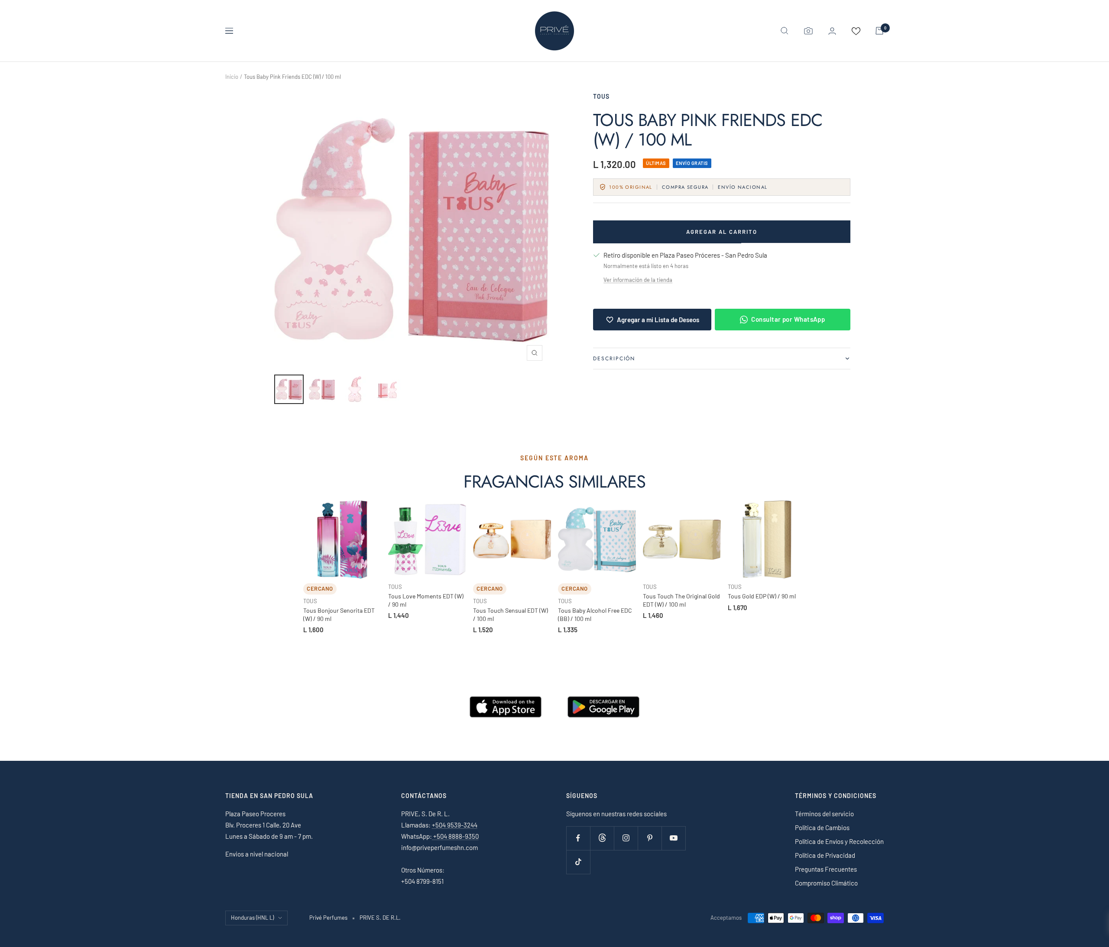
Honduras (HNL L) (252, 917)
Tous (601, 96)
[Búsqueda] (784, 31)
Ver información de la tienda (637, 279)
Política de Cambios (822, 827)
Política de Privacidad (825, 855)
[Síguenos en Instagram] (626, 838)
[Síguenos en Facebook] (578, 838)
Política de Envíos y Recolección (839, 841)
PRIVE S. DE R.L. (380, 917)
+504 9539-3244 (454, 825)
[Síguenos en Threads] (602, 838)
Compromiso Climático (826, 883)
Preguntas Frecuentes (826, 869)
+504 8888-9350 (455, 836)
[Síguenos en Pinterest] (650, 838)
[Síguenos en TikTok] (578, 862)
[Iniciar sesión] (832, 31)
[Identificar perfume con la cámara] (808, 30)
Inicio (231, 76)
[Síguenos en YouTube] (673, 838)
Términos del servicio (824, 814)
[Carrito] (879, 31)
